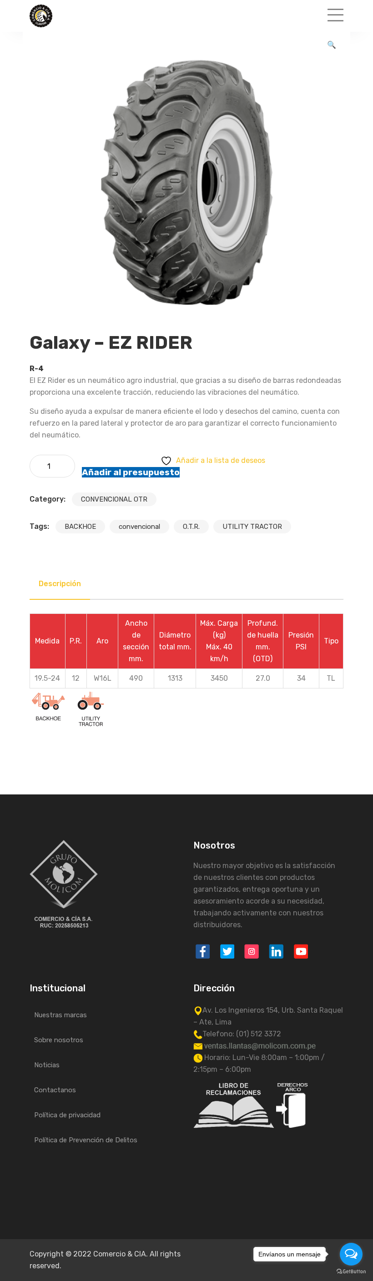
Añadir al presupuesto (131, 472)
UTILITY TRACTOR (252, 526)
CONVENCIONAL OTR (114, 499)
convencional (139, 526)
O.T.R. (191, 526)
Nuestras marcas (60, 1015)
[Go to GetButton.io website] (351, 1272)
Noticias (47, 1065)
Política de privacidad (67, 1115)
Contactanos (55, 1090)
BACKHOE (80, 526)
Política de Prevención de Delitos (85, 1140)
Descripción (60, 583)
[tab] (60, 584)
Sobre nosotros (58, 1040)
